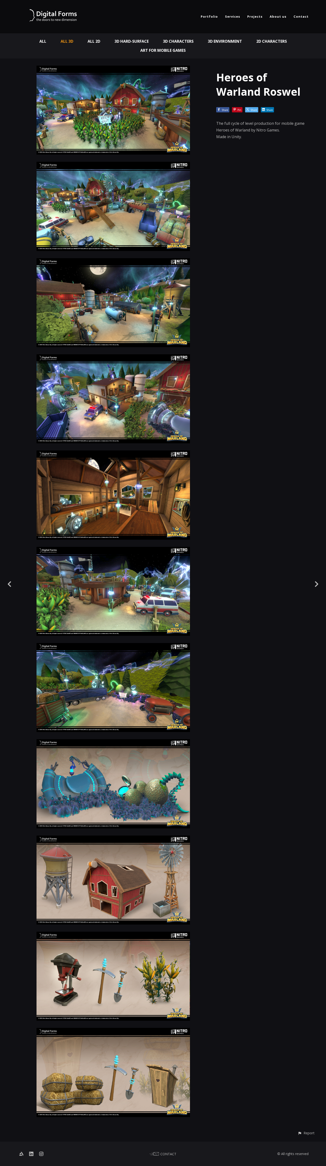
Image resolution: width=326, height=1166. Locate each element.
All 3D (67, 41)
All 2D (94, 41)
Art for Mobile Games (163, 50)
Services (232, 16)
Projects (255, 16)
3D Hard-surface (132, 41)
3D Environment (225, 41)
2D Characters (271, 41)
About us (278, 16)
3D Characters (178, 41)
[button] (306, 1133)
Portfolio (209, 16)
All (42, 41)
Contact (301, 16)
